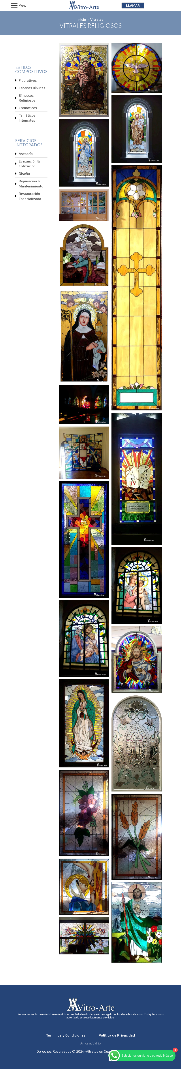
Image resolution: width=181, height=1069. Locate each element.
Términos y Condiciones (67, 1035)
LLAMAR (133, 5)
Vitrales (97, 19)
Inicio (81, 19)
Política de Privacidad (116, 1035)
